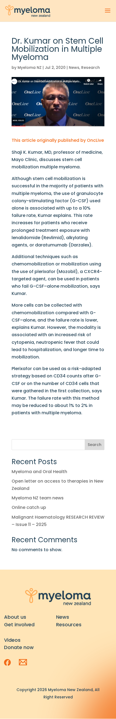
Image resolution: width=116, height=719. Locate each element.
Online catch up (29, 507)
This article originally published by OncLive (58, 140)
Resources (68, 624)
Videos (12, 640)
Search (94, 444)
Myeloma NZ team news (38, 498)
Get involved (19, 624)
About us (15, 617)
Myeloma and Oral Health (39, 471)
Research (90, 67)
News (74, 67)
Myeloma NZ (30, 67)
